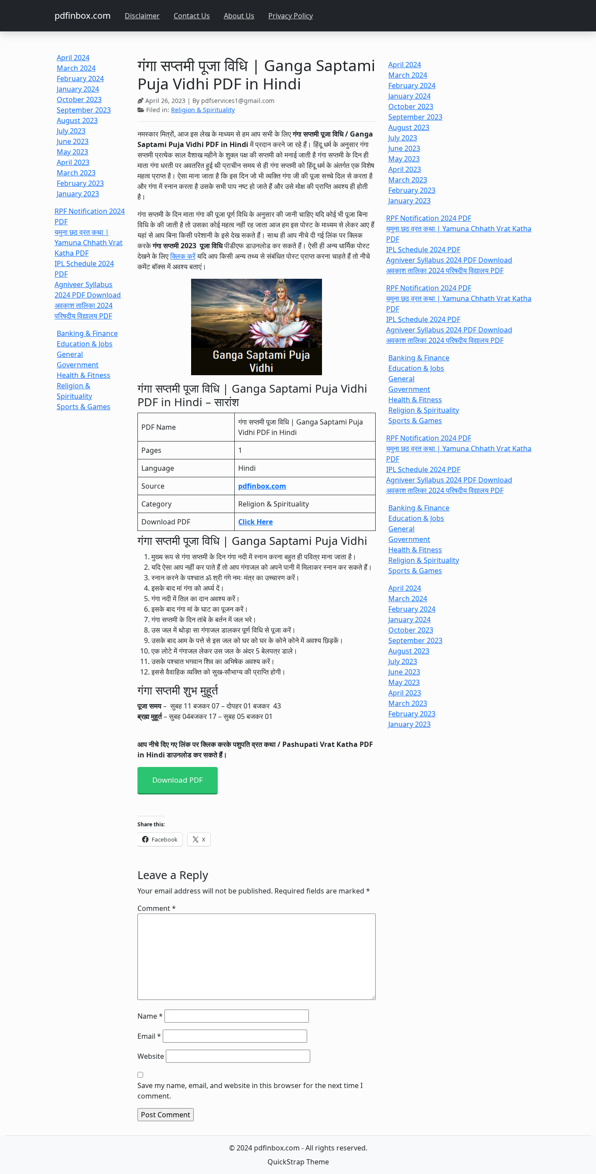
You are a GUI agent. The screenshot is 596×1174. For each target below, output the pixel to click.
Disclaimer (142, 16)
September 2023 (84, 110)
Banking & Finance (87, 333)
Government (78, 365)
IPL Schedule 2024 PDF (423, 249)
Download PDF (177, 780)
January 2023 (78, 194)
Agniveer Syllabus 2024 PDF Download (449, 260)
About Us (239, 16)
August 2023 (77, 120)
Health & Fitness (83, 375)
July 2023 (71, 131)
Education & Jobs (85, 344)
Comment (156, 908)
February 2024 (80, 78)
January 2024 (78, 89)
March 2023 (76, 173)
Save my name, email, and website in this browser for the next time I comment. (250, 1091)
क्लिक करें (182, 256)
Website (150, 1056)
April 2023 (73, 162)
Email (149, 1036)
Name (150, 1016)
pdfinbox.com (83, 15)
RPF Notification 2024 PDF (428, 218)
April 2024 (73, 57)
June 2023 (73, 141)
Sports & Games (83, 406)
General (70, 354)
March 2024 (76, 68)
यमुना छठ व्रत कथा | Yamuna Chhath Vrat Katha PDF (89, 242)
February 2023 (80, 183)
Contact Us (192, 16)
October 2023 (79, 99)
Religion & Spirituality (203, 110)
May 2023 (72, 152)
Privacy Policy (290, 16)
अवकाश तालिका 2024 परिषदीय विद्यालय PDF (445, 270)
